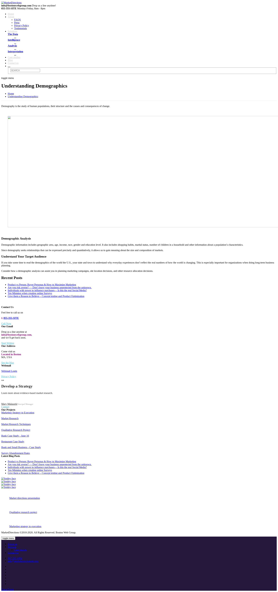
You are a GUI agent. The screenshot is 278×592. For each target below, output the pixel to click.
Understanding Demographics (23, 96)
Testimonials (20, 28)
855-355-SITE (11, 318)
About (11, 16)
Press (16, 22)
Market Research (10, 418)
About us (12, 544)
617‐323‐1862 (15, 558)
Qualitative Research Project (15, 430)
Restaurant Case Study (12, 441)
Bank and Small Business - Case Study (21, 447)
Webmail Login (9, 371)
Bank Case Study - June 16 (15, 435)
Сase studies (14, 57)
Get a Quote (7, 589)
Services (12, 546)
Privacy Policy (21, 25)
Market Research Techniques (16, 424)
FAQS (17, 19)
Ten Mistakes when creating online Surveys (30, 293)
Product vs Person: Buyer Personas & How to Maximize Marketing (42, 284)
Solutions (12, 31)
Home (11, 14)
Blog (10, 60)
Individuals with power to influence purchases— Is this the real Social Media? (47, 290)
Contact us (13, 63)
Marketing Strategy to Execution (17, 412)
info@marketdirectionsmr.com (23, 561)
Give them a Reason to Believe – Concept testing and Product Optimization (46, 296)
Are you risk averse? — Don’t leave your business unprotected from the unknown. (50, 287)
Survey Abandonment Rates (15, 453)
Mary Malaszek (9, 404)
